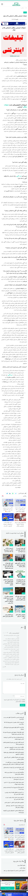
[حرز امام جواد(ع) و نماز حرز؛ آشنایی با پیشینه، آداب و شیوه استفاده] (20, 574)
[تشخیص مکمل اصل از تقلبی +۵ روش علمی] (20, 609)
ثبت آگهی (18, 176)
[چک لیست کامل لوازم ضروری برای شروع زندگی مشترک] (20, 557)
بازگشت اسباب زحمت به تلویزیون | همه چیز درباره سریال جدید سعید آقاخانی (14, 748)
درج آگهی (10, 375)
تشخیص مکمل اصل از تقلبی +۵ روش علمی (14, 802)
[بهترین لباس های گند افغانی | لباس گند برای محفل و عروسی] (20, 590)
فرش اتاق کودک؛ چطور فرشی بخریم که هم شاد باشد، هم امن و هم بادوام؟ (13, 733)
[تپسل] (1, 891)
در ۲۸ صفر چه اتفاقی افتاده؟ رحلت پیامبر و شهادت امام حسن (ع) (14, 793)
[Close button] (27, 891)
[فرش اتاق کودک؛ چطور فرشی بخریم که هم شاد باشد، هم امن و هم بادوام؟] (8, 557)
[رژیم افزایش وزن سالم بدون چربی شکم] (8, 609)
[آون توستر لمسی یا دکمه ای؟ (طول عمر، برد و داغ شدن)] (20, 542)
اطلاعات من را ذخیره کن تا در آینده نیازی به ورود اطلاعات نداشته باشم (14, 701)
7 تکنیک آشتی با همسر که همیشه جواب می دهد (14, 871)
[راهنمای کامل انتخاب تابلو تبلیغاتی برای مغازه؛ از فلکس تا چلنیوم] (8, 574)
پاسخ (4, 667)
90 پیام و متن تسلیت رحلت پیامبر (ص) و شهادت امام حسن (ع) (15, 798)
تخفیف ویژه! (7, 888)
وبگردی (25, 12)
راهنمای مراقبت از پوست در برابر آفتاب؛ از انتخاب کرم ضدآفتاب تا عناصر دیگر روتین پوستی (13, 763)
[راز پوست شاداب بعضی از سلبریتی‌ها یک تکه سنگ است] (8, 542)
